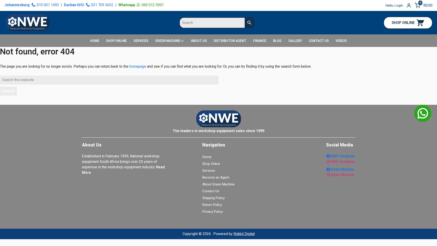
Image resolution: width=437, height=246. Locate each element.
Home (206, 157)
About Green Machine (218, 184)
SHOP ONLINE (403, 22)
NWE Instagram (342, 161)
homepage (137, 66)
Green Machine (342, 169)
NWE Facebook (342, 156)
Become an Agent (215, 177)
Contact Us (210, 191)
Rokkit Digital (244, 234)
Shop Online (211, 164)
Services (208, 171)
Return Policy (212, 205)
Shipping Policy (213, 198)
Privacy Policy (212, 212)
